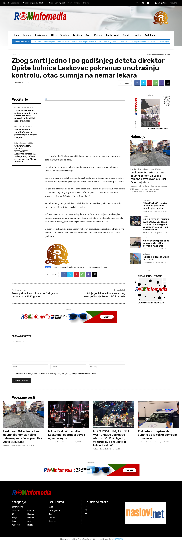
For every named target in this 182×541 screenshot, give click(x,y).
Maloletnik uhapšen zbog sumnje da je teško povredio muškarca (156, 243)
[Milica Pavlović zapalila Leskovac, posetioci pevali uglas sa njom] (135, 205)
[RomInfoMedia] (64, 492)
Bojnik (55, 267)
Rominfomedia (148, 249)
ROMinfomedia (94, 267)
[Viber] (161, 83)
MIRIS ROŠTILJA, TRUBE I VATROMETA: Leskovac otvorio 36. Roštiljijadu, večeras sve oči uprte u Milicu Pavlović (25, 154)
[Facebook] (137, 3)
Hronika (17, 107)
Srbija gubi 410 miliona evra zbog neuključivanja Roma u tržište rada (104, 295)
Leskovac (15, 54)
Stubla (105, 267)
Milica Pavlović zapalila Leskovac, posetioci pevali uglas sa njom (148, 41)
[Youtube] (148, 3)
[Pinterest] (149, 83)
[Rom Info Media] (52, 16)
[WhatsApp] (155, 83)
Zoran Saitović (143, 169)
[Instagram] (142, 3)
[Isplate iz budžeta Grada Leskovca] (135, 258)
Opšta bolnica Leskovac (77, 267)
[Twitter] (143, 83)
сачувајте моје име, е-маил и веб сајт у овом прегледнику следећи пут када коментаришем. (56, 373)
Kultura (17, 143)
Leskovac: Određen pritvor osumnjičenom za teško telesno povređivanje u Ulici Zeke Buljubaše (74, 41)
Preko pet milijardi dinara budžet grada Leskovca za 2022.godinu (35, 295)
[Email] (167, 83)
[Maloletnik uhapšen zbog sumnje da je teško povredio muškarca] (135, 242)
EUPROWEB (118, 539)
